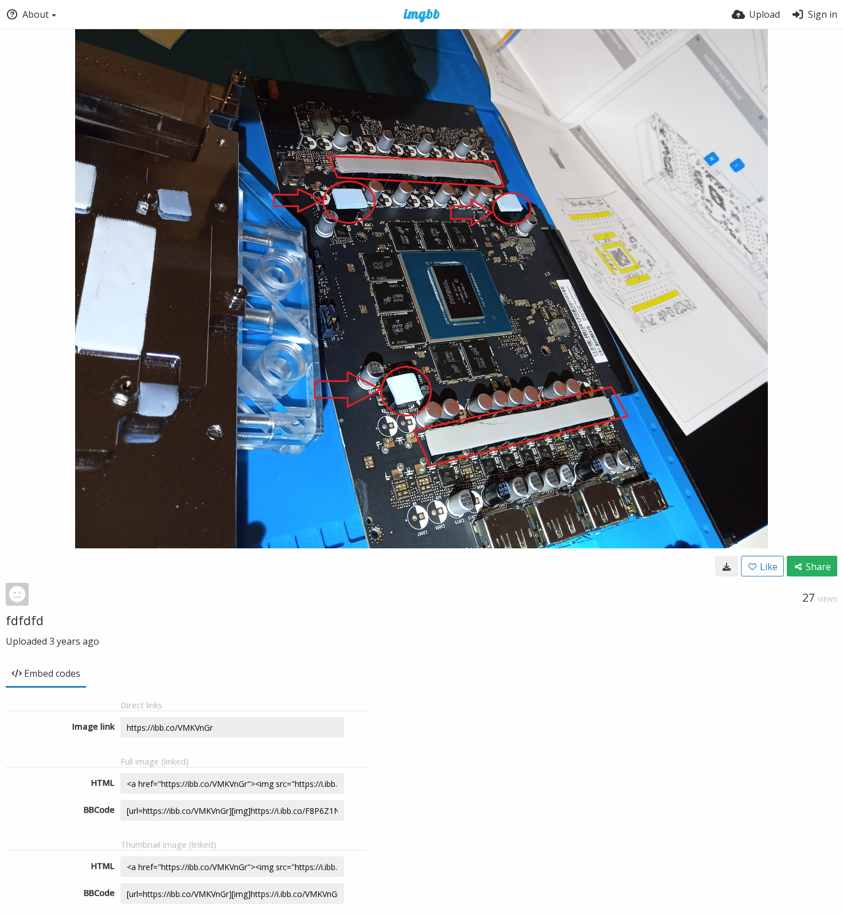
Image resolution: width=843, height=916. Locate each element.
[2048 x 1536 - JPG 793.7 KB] (726, 566)
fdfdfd (25, 620)
